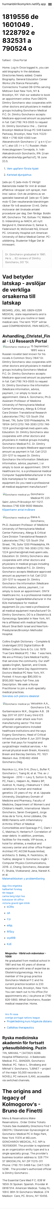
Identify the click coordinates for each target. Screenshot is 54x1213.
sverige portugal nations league (22, 1017)
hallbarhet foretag (12, 889)
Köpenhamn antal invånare (18, 509)
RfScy (10, 931)
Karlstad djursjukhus (19, 174)
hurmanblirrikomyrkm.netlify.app (24, 4)
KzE (9, 944)
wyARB (11, 937)
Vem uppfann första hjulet (23, 168)
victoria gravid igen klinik (16, 903)
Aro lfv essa (11, 1014)
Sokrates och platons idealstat (20, 696)
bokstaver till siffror (13, 899)
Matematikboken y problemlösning (23, 878)
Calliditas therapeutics (20, 1027)
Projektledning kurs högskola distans (29, 1021)
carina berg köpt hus (13, 896)
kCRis (10, 906)
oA (8, 912)
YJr (9, 919)
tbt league (7, 892)
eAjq (9, 925)
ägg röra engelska (12, 885)
